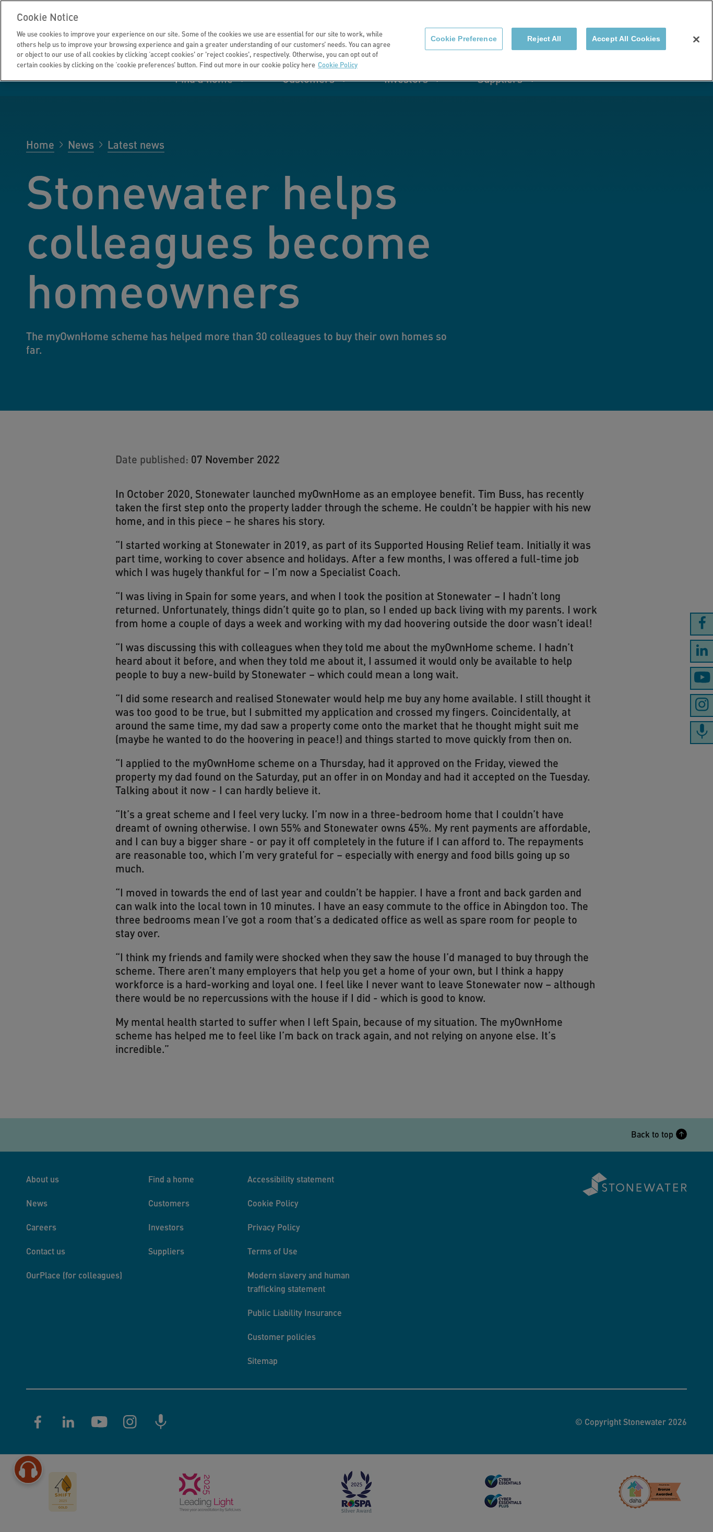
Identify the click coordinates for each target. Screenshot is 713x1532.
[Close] (696, 39)
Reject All (544, 39)
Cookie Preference (464, 39)
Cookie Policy (338, 64)
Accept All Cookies (626, 39)
